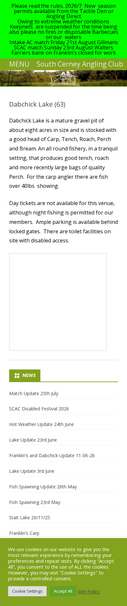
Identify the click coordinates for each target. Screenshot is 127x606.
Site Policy (89, 591)
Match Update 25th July (33, 393)
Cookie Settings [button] (27, 591)
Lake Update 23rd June (33, 440)
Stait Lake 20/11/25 (29, 517)
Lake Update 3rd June (31, 471)
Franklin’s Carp (24, 533)
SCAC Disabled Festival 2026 (39, 409)
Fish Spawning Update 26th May (43, 487)
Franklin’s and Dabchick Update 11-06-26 (52, 455)
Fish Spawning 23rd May (34, 502)
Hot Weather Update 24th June (41, 424)
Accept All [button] (63, 591)
